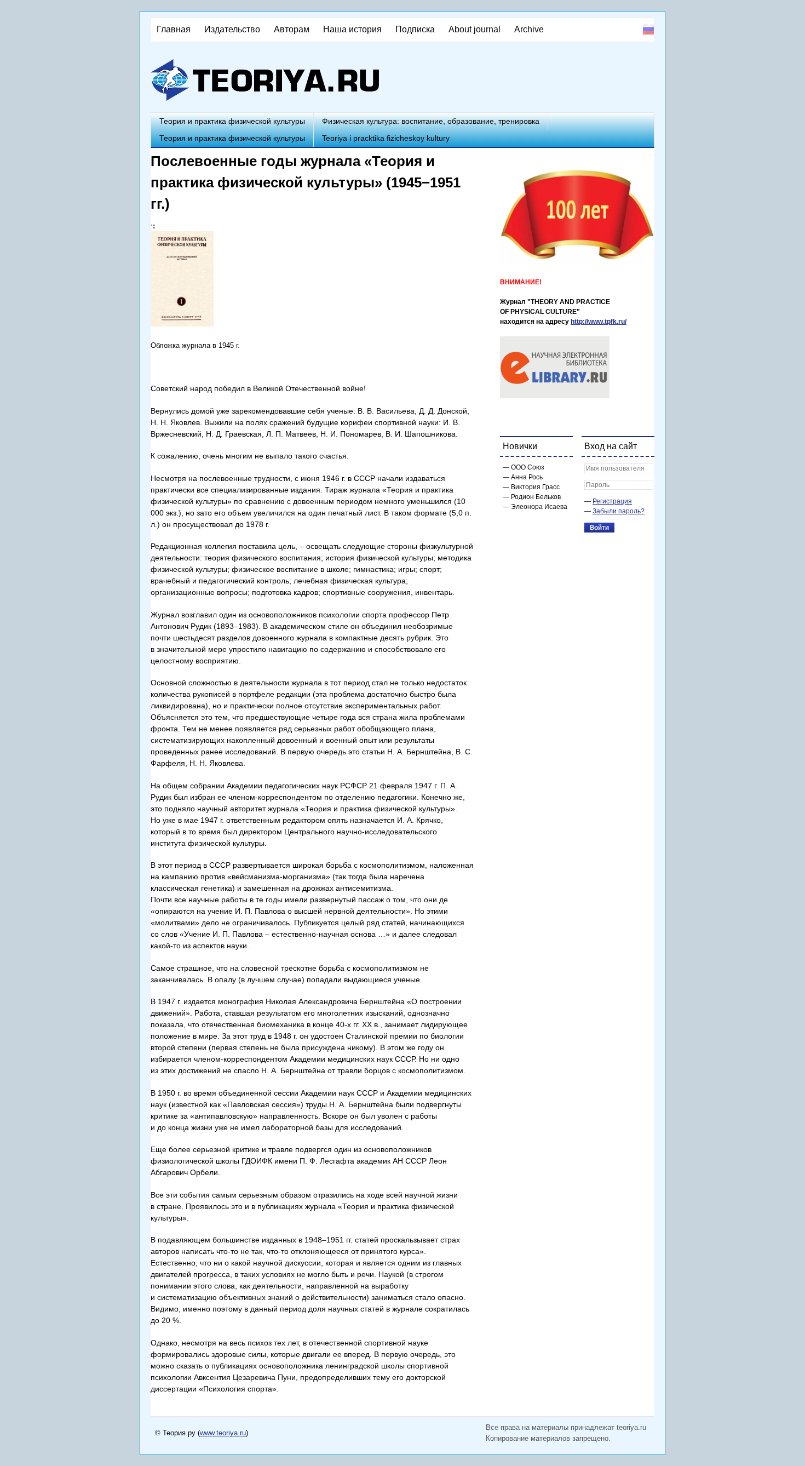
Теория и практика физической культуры (232, 121)
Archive (529, 29)
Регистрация (612, 501)
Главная (174, 29)
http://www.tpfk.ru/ (598, 321)
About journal (475, 29)
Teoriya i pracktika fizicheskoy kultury (386, 138)
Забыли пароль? (619, 511)
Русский (648, 29)
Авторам (291, 29)
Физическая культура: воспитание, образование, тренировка (430, 121)
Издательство (232, 29)
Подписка (415, 29)
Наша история (352, 29)
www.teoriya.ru (223, 1433)
